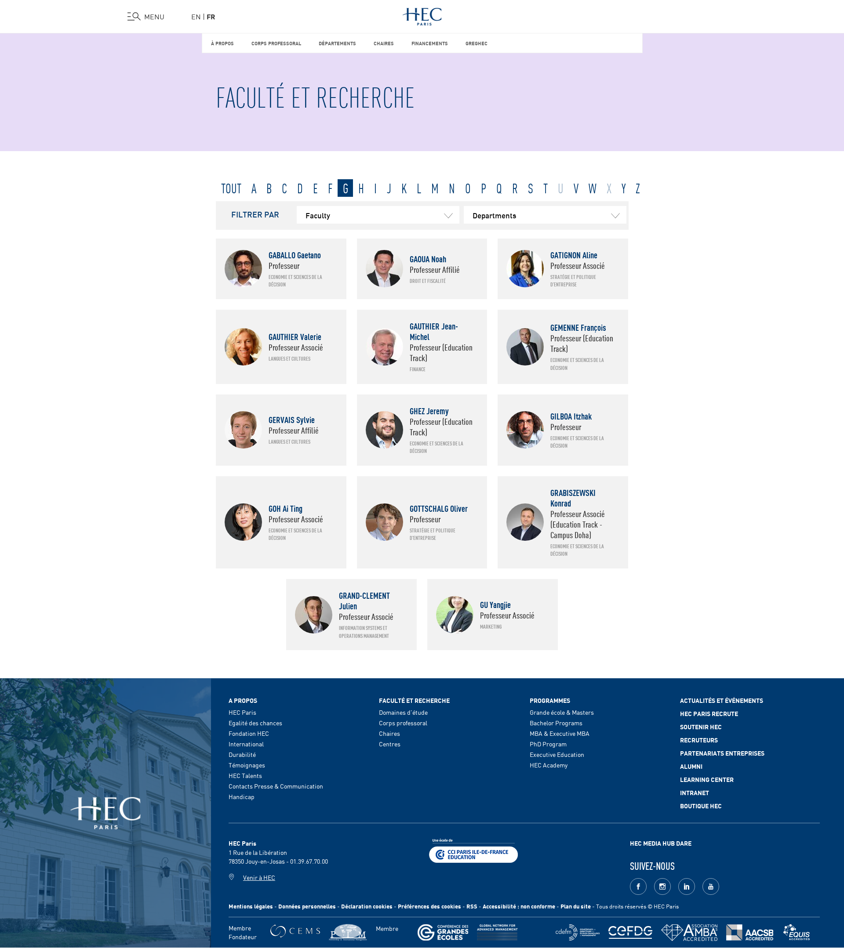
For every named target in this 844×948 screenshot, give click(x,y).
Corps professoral (276, 43)
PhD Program (548, 743)
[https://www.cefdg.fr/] (630, 932)
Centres (389, 743)
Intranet (694, 792)
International (246, 743)
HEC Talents (245, 775)
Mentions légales (251, 906)
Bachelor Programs (556, 722)
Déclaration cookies (367, 906)
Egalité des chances (255, 722)
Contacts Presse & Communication (276, 786)
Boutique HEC (701, 805)
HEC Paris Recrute (709, 713)
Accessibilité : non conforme (519, 906)
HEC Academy (549, 764)
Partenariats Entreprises (722, 753)
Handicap (242, 796)
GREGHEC (476, 43)
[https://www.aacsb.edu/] (749, 932)
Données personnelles (307, 906)
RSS (471, 906)
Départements (337, 43)
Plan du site (575, 906)
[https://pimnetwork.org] (348, 932)
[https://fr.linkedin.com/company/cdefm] (578, 932)
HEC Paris (242, 712)
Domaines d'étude (403, 712)
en (196, 16)
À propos (222, 43)
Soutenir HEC (701, 726)
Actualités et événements (721, 700)
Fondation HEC (249, 733)
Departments (494, 215)
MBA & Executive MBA (559, 733)
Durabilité (242, 754)
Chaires (384, 43)
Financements (429, 43)
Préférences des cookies (429, 906)
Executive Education (557, 754)
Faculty (318, 215)
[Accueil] (422, 15)
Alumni (691, 766)
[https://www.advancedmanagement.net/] (497, 932)
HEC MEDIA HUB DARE (660, 843)
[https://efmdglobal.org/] (796, 932)
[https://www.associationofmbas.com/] (689, 932)
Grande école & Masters (562, 712)
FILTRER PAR (255, 214)
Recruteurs (699, 739)
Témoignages (247, 764)
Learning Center (707, 779)
